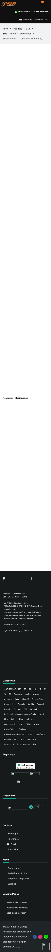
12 (40, 689)
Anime (36, 694)
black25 (25, 699)
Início (5, 28)
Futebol (33, 709)
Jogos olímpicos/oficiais (25, 714)
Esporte (7, 709)
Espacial (40, 704)
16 (5, 694)
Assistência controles (17, 907)
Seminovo (31, 739)
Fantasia (17, 709)
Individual (8, 714)
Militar (20, 719)
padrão (30, 734)
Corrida (30, 704)
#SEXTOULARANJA (12, 689)
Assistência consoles (17, 902)
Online (37, 724)
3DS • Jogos (9, 33)
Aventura (8, 699)
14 (45, 689)
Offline (28, 724)
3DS (28, 28)
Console (21, 704)
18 (10, 694)
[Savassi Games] (8, 4)
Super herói (9, 744)
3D (30, 689)
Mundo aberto (10, 724)
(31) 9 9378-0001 (25, 12)
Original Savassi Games (14, 734)
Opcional (22, 729)
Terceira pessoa (23, 744)
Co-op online (9, 704)
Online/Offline (10, 729)
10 (35, 689)
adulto (27, 694)
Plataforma (40, 734)
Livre (6, 719)
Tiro (34, 744)
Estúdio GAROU (11, 946)
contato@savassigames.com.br (37, 19)
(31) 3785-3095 (43, 12)
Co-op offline (37, 699)
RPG (22, 739)
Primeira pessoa (11, 739)
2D (25, 689)
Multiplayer (30, 719)
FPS (25, 709)
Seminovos (25, 33)
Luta (13, 719)
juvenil (41, 714)
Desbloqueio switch (16, 913)
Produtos (17, 28)
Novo (21, 724)
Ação (17, 699)
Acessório (18, 694)
